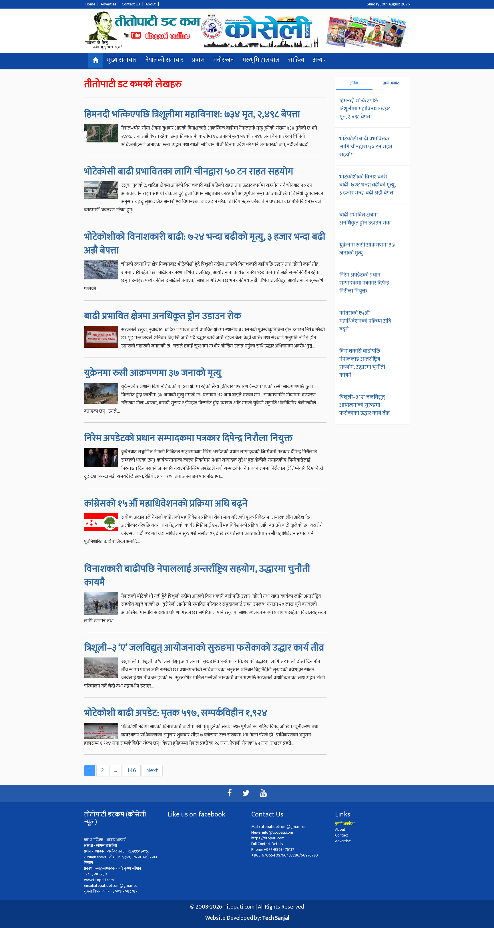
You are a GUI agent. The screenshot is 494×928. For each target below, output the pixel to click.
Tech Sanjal (275, 918)
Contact (341, 835)
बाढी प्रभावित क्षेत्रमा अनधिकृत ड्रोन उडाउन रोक (162, 316)
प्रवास (198, 60)
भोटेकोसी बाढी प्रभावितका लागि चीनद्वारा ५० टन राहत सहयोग (188, 172)
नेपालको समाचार (164, 60)
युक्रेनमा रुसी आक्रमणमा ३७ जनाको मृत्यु (152, 373)
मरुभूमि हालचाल (261, 60)
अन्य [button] (317, 60)
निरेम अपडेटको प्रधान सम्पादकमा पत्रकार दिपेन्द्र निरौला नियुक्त (188, 438)
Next (152, 770)
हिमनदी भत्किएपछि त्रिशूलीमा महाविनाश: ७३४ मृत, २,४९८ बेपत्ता (192, 114)
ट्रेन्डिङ (354, 83)
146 (131, 770)
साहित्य (296, 60)
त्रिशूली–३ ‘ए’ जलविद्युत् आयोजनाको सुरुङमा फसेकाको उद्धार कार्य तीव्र (204, 648)
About (151, 4)
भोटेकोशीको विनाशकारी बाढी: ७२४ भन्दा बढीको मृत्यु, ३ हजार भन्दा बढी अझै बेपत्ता (204, 244)
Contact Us (131, 4)
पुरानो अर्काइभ (344, 823)
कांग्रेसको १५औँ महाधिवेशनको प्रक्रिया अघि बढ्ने (166, 504)
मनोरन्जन (223, 60)
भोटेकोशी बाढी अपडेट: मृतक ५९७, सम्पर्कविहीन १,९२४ (175, 713)
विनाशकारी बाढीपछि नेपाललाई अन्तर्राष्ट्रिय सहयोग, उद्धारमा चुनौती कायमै (197, 576)
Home (90, 4)
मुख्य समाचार (122, 60)
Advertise (108, 4)
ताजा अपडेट (391, 83)
